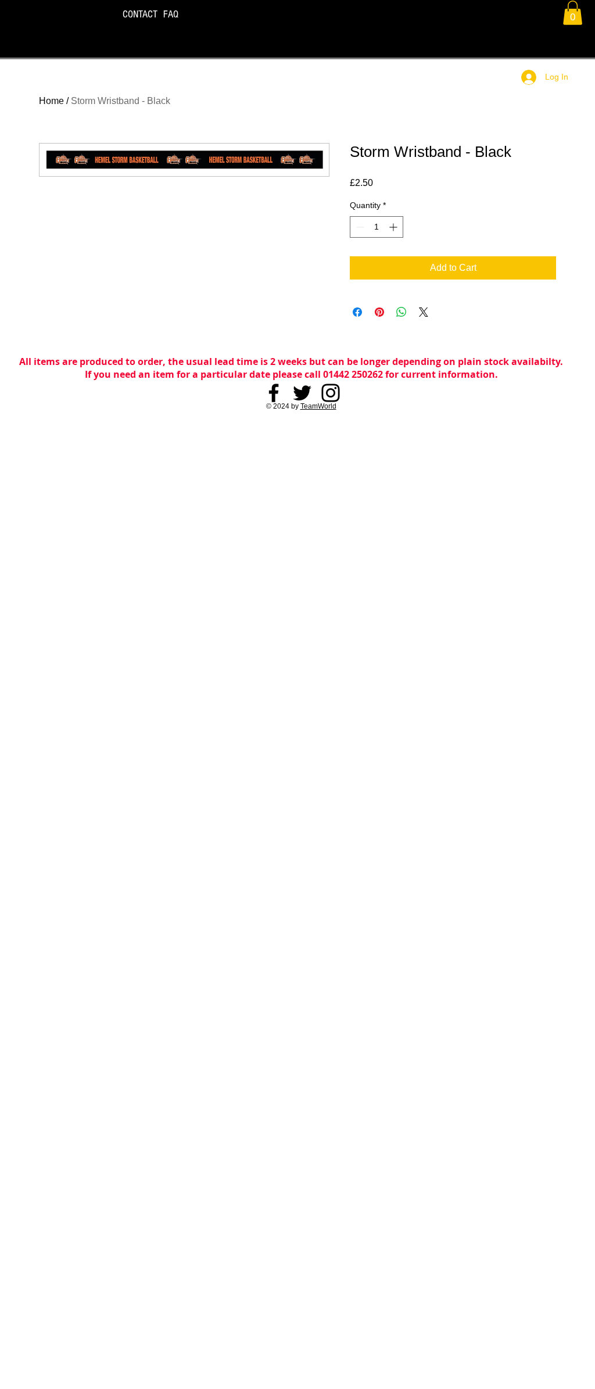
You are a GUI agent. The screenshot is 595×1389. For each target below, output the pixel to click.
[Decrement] (359, 227)
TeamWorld (318, 406)
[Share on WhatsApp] (401, 312)
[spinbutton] (376, 227)
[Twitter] (302, 393)
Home (51, 101)
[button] (572, 13)
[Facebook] (273, 393)
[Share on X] (424, 312)
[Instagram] (330, 393)
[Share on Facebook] (357, 312)
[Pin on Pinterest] (379, 312)
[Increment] (394, 227)
